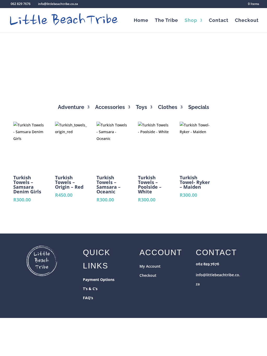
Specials (198, 107)
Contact (218, 21)
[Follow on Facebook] (200, 294)
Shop (191, 21)
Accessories (110, 107)
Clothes (167, 107)
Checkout (247, 21)
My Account (150, 266)
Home (141, 21)
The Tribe (166, 21)
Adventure (71, 107)
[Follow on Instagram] (210, 294)
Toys (141, 107)
